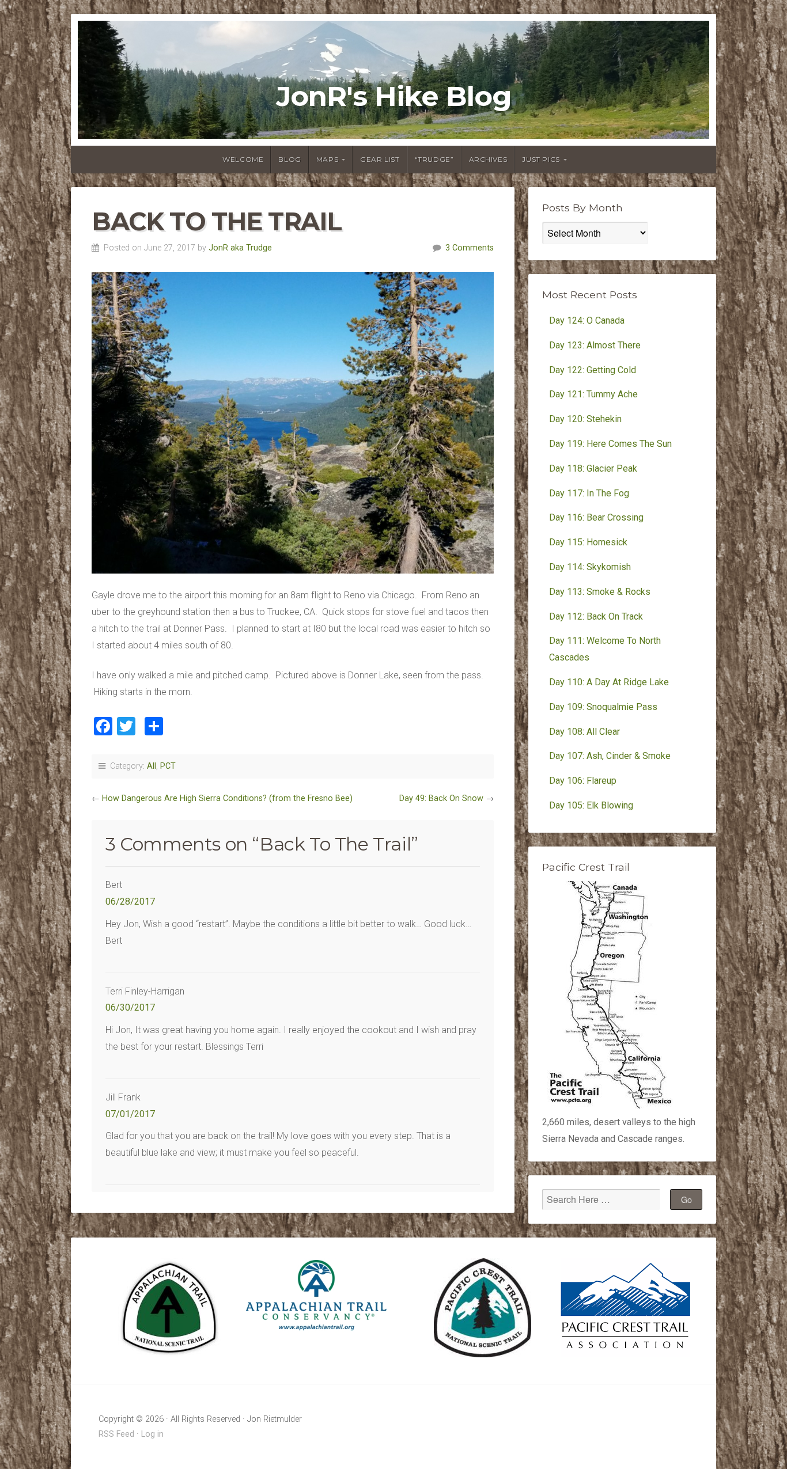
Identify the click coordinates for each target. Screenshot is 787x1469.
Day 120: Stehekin (585, 418)
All (151, 766)
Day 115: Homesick (588, 542)
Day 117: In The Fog (589, 493)
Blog (289, 159)
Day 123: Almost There (596, 345)
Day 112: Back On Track (596, 616)
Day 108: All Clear (584, 731)
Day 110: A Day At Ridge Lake (609, 682)
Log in (152, 1434)
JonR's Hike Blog (394, 96)
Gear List (379, 159)
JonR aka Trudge (240, 248)
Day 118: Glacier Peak (593, 468)
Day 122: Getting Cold (592, 370)
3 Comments (469, 248)
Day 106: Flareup (582, 780)
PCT (168, 766)
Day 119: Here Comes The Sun (610, 443)
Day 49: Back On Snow (441, 798)
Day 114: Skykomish (590, 566)
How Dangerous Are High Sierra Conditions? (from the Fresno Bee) (227, 798)
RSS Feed (116, 1434)
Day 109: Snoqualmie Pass (603, 706)
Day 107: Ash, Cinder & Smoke (610, 755)
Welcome (242, 159)
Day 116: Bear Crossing (596, 517)
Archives (488, 159)
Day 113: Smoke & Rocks (599, 591)
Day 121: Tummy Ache (593, 394)
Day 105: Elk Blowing (591, 805)
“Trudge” (434, 159)
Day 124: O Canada (587, 320)
